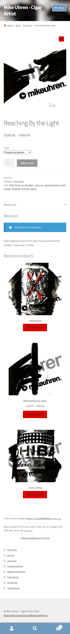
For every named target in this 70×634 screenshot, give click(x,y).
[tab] (35, 205)
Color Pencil (13, 588)
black (18, 185)
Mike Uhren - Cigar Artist (23, 10)
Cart (54, 625)
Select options (35, 327)
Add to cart (27, 163)
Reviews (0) (10, 204)
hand (62, 185)
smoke (7, 188)
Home (10, 25)
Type (6, 147)
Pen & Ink (27, 25)
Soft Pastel (12, 577)
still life (25, 188)
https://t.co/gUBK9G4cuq (39, 518)
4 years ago (28, 531)
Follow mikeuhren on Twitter (35, 538)
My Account (11, 628)
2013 (11, 185)
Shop (18, 25)
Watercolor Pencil (16, 571)
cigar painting (51, 185)
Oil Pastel (12, 582)
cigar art (39, 185)
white (33, 188)
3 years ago (56, 519)
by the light (27, 185)
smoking (16, 188)
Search (35, 628)
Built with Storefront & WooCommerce (25, 615)
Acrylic (10, 555)
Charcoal (11, 560)
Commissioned (14, 566)
